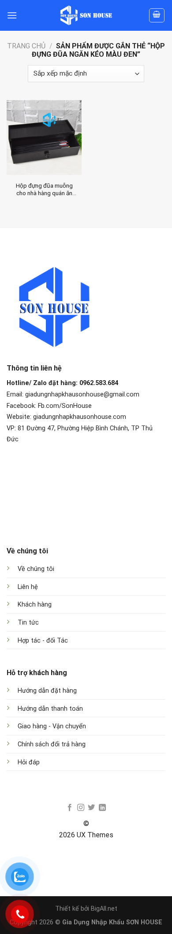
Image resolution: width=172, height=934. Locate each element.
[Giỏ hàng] (157, 15)
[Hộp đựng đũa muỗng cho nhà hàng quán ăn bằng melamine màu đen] (44, 137)
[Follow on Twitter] (91, 808)
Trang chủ (26, 46)
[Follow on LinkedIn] (102, 808)
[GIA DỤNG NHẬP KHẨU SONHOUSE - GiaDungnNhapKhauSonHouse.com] (86, 15)
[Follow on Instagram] (80, 808)
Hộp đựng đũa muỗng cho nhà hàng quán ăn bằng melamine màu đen (44, 189)
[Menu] (12, 15)
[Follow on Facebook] (69, 808)
